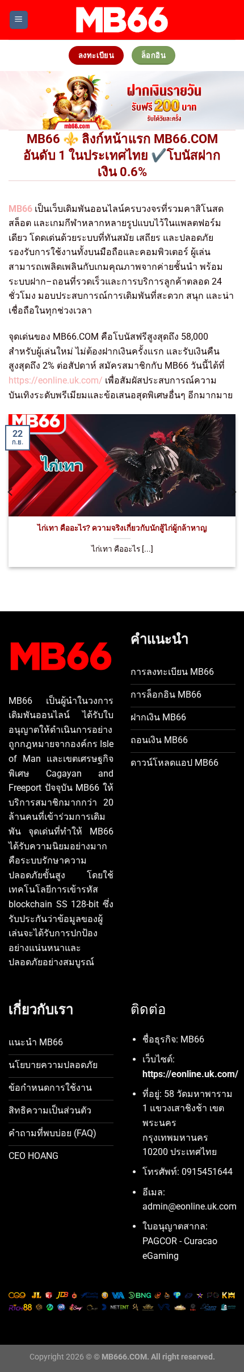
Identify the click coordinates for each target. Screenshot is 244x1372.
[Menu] (19, 20)
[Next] (233, 492)
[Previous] (10, 492)
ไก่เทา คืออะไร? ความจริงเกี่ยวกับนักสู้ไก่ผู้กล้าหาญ (122, 527)
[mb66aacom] (122, 20)
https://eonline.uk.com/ (56, 380)
